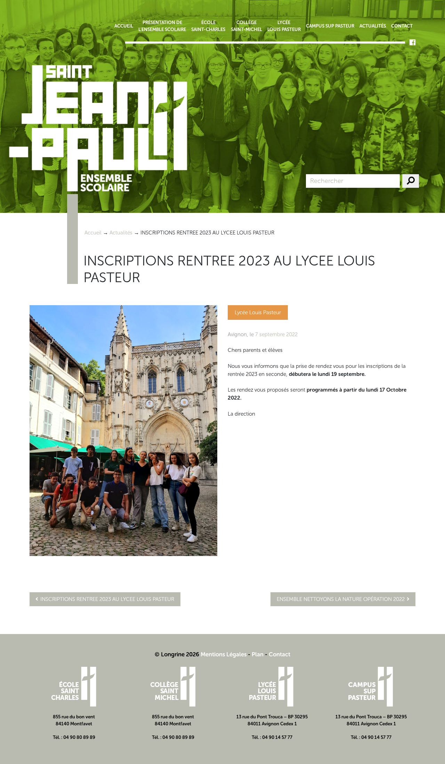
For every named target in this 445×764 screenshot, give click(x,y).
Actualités (372, 26)
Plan (258, 654)
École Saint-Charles (208, 26)
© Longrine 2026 (177, 654)
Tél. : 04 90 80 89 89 (74, 737)
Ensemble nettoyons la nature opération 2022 (341, 599)
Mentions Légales (223, 654)
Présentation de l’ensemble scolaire (162, 26)
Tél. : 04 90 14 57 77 (272, 737)
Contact (402, 26)
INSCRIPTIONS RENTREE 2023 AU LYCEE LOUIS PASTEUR (107, 599)
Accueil (123, 26)
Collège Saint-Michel (246, 26)
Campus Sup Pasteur (330, 26)
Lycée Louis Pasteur (284, 26)
